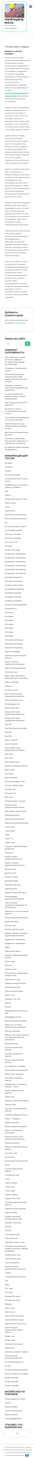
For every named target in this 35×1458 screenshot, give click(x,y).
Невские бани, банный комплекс (16, 1070)
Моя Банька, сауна (11, 1043)
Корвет (7, 947)
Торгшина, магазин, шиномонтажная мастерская (15, 1267)
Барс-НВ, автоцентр (12, 762)
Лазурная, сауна (11, 969)
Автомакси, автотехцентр (14, 585)
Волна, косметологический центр (16, 823)
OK (27, 1455)
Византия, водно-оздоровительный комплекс (15, 806)
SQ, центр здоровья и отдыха (15, 526)
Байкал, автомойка (11, 682)
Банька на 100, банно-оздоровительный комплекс (15, 713)
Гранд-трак (9, 853)
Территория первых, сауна (14, 1242)
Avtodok (8, 471)
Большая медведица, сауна (15, 781)
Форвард (8, 1304)
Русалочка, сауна (11, 1153)
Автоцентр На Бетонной (13, 648)
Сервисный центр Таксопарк (15, 1209)
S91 (6, 522)
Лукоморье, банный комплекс (15, 983)
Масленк (8, 1007)
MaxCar (8, 495)
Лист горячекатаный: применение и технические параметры (17, 418)
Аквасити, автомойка (12, 652)
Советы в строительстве (13, 1411)
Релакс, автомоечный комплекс (16, 1126)
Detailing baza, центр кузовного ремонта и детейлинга (16, 486)
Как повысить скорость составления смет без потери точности (15, 411)
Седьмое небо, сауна (12, 1198)
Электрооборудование (13, 1418)
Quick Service (10, 511)
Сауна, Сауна (10, 1187)
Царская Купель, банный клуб (15, 1324)
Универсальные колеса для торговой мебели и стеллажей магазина (15, 426)
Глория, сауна (10, 842)
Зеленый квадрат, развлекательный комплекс (15, 897)
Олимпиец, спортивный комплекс (17, 1101)
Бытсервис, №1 (10, 789)
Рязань (7, 1165)
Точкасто (8, 1273)
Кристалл (8, 965)
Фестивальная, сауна (12, 1300)
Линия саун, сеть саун (13, 979)
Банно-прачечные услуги (14, 700)
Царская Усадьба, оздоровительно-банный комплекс (14, 1329)
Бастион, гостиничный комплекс (16, 766)
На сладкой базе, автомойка (15, 1066)
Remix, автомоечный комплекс (16, 519)
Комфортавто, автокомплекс (15, 939)
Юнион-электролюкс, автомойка (16, 1374)
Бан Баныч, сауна (11, 690)
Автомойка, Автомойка (13, 593)
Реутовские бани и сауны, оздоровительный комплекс (15, 1138)
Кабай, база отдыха (12, 921)
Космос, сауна (10, 961)
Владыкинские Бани (12, 815)
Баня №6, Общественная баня (16, 728)
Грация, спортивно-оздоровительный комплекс (15, 864)
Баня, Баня (9, 754)
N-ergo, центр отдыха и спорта (16, 499)
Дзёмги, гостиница (11, 877)
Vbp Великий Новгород (13, 530)
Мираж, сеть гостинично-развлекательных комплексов (15, 1026)
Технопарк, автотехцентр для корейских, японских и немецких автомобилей (16, 1248)
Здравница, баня (11, 889)
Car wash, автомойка (12, 475)
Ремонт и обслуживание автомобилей (13, 1131)
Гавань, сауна (10, 827)
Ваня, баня (9, 797)
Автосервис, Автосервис (14, 644)
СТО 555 (8, 1227)
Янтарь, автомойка (11, 1378)
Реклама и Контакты (12, 1122)
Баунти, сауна (10, 770)
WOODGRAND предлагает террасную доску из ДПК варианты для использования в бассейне (16, 378)
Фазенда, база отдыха (13, 1296)
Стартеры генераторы (13, 1223)
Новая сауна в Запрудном (14, 1074)
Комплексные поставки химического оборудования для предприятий (16, 387)
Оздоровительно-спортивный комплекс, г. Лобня (15, 1085)
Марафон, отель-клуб (13, 999)
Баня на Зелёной (11, 740)
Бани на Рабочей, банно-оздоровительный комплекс (15, 695)
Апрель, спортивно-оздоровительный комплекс (15, 663)
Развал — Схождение (12, 1119)
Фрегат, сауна (10, 1308)
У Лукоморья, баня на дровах (15, 1277)
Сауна (7, 1179)
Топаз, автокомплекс (12, 1263)
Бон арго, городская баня (14, 785)
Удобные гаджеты (11, 1415)
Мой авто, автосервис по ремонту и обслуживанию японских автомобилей (17, 1037)
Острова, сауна (10, 1104)
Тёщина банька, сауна (13, 1255)
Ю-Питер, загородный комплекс (16, 1370)
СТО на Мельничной (12, 1234)
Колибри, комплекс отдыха (14, 929)
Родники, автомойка (12, 1143)
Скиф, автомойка (11, 1212)
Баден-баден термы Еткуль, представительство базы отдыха (16, 677)
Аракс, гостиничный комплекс (15, 668)
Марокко (8, 1003)
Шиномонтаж (9, 1348)
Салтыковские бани (12, 1175)
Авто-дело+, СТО (11, 542)
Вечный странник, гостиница (15, 801)
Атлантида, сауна (11, 672)
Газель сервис (10, 831)
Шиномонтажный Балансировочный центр (14, 1357)
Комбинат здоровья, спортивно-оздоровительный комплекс (16, 934)
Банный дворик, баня (12, 704)
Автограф (8, 546)
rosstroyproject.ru (14, 21)
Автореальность (11, 608)
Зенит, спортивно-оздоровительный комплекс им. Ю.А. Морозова (16, 905)
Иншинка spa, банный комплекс (16, 918)
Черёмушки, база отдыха (14, 1344)
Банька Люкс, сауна (12, 708)
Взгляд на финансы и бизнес (15, 1399)
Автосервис (9, 612)
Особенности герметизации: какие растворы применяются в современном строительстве (16, 441)
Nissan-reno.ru (10, 503)
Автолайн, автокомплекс (14, 577)
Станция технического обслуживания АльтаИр (13, 1217)
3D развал (8, 463)
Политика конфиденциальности (16, 1115)
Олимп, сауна (10, 1097)
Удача (7, 1284)
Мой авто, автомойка (12, 1031)
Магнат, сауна (10, 995)
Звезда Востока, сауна (13, 885)
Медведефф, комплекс (13, 1017)
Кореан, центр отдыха (13, 951)
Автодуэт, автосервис (13, 550)
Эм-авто (8, 1366)
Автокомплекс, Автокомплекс (15, 554)
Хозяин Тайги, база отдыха (14, 1316)
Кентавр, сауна (10, 925)
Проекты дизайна (11, 1407)
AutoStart (8, 467)
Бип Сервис (9, 774)
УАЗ (6, 1281)
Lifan (6, 491)
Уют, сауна (8, 1292)
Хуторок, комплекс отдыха (14, 1320)
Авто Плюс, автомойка (13, 534)
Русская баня (10, 1157)
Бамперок (8, 686)
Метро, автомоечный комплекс (16, 1021)
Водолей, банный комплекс (14, 819)
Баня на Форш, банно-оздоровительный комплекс (15, 749)
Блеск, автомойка (11, 777)
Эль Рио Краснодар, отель (14, 1362)
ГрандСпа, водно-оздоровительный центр (13, 857)
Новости (25, 47)
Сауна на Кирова (11, 1183)
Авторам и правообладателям (16, 605)
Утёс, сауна (9, 1288)
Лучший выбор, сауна (12, 987)
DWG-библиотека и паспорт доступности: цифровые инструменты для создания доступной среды (15, 360)
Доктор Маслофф (11, 881)
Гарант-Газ (9, 839)
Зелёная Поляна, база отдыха (15, 892)
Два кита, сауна (10, 869)
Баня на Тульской (11, 744)
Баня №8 (8, 732)
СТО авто (8, 1230)
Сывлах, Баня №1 (11, 1238)
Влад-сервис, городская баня (15, 811)
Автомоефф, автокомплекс (14, 589)
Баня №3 (8, 724)
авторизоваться (19, 323)
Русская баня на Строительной (16, 1161)
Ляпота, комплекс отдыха (14, 991)
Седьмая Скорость (11, 1194)
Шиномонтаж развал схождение (16, 1352)
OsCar (7, 507)
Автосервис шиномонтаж (14, 640)
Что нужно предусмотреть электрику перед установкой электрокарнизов (15, 396)
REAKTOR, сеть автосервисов (15, 515)
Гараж (7, 835)
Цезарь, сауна (10, 1336)
